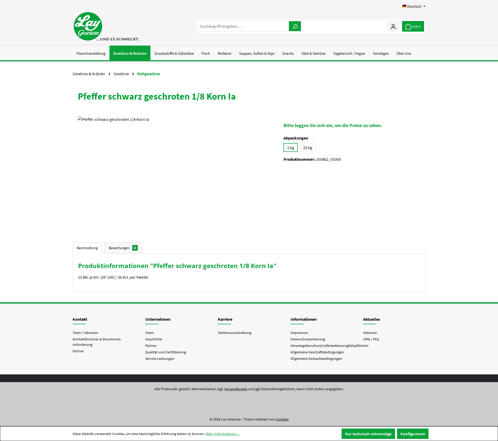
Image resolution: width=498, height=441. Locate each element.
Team (149, 332)
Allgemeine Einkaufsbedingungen (316, 358)
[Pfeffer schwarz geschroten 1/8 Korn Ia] (175, 172)
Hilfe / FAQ (371, 339)
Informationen (303, 319)
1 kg (290, 147)
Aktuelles (371, 319)
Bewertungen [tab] (122, 248)
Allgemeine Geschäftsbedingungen (317, 352)
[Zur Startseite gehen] (106, 26)
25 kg (307, 147)
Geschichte (153, 339)
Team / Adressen (85, 332)
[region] (175, 172)
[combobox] (243, 26)
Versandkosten (235, 389)
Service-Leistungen (159, 358)
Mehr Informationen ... (222, 433)
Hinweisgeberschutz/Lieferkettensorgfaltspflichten (329, 345)
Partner (78, 351)
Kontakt (80, 319)
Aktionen (370, 332)
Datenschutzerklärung (307, 339)
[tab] (87, 248)
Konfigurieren (412, 433)
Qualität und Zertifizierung (165, 352)
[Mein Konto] (393, 26)
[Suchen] (295, 26)
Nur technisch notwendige (368, 433)
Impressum (299, 332)
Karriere (225, 319)
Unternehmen (157, 319)
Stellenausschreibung (234, 332)
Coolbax (282, 419)
